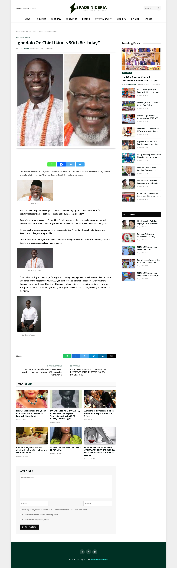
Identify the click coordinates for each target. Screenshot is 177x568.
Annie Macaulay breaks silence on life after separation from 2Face (99, 413)
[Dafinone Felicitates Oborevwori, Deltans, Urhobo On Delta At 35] (128, 237)
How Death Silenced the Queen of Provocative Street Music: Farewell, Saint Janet (31, 413)
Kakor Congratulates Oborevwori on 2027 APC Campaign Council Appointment (147, 117)
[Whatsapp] (51, 164)
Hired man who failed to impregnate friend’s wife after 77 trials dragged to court (148, 182)
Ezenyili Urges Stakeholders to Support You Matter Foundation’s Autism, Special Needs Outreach (148, 261)
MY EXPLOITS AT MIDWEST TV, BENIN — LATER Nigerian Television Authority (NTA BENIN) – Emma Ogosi (65, 415)
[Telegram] (80, 164)
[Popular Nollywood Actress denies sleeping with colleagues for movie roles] (32, 435)
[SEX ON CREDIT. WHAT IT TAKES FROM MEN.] (66, 435)
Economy (56, 19)
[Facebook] (61, 164)
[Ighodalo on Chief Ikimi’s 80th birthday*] (63, 147)
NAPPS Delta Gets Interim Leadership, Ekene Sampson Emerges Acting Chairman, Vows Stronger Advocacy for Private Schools (149, 195)
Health (86, 19)
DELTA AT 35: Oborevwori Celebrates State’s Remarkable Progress (147, 248)
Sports (148, 19)
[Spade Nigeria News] (88, 8)
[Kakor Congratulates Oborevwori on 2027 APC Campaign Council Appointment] (128, 119)
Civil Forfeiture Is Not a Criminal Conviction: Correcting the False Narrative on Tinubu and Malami (147, 169)
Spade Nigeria (25, 48)
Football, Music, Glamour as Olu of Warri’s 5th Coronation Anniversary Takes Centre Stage (148, 104)
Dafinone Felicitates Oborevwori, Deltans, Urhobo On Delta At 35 (146, 235)
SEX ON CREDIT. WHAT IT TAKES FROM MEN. (65, 448)
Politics (41, 19)
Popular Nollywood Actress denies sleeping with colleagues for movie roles (31, 450)
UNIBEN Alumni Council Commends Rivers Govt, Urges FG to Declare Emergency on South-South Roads (140, 79)
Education (72, 19)
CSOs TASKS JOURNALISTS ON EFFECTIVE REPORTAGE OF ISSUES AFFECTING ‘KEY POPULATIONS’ (88, 372)
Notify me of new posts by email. (35, 520)
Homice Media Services (99, 560)
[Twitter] (70, 164)
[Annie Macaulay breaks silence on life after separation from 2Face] (100, 399)
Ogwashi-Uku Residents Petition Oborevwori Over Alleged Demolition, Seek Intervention (147, 143)
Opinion (135, 19)
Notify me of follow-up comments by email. (40, 515)
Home (18, 31)
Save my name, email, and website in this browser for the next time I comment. (55, 510)
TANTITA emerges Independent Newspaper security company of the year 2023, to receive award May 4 (41, 372)
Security (121, 19)
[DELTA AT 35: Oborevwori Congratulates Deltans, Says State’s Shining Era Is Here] (128, 276)
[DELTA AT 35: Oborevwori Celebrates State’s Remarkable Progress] (128, 250)
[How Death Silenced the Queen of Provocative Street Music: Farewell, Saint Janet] (32, 399)
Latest (24, 31)
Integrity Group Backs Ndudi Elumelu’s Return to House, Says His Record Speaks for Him (149, 156)
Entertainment (103, 19)
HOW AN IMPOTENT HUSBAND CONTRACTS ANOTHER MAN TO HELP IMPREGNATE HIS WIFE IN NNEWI (99, 451)
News (27, 19)
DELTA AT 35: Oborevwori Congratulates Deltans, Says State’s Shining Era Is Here (149, 274)
